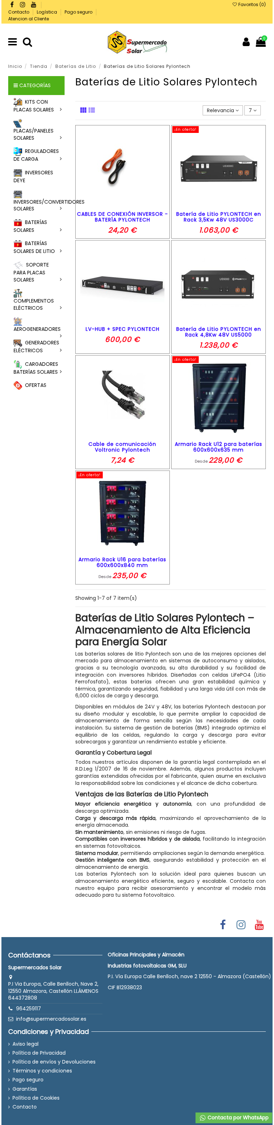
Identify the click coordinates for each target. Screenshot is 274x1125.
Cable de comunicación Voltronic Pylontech (122, 447)
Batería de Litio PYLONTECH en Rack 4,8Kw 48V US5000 (218, 332)
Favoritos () (251, 4)
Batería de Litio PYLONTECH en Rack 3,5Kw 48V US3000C (218, 217)
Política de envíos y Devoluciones (54, 1062)
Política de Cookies (36, 1098)
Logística (47, 12)
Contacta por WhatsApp (237, 1117)
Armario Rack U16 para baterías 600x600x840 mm (122, 562)
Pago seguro (79, 12)
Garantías (24, 1089)
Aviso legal (25, 1044)
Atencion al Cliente (28, 19)
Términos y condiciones (42, 1070)
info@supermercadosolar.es (51, 1018)
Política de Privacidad (39, 1053)
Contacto (19, 12)
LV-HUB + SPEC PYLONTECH (122, 329)
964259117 (28, 1008)
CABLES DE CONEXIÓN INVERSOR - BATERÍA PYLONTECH (122, 217)
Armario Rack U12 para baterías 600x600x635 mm (218, 447)
